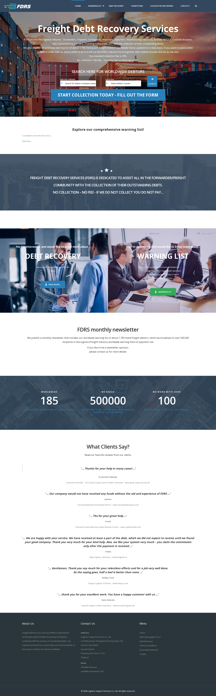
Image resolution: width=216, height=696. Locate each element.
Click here (26, 141)
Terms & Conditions (148, 645)
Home (78, 6)
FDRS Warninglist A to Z (150, 637)
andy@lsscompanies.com (92, 671)
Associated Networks (161, 6)
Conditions (137, 6)
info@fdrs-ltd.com (89, 667)
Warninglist (95, 6)
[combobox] (126, 83)
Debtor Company (67, 79)
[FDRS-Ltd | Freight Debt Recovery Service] (21, 6)
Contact (185, 6)
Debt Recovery (116, 6)
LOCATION (110, 79)
